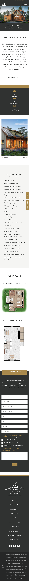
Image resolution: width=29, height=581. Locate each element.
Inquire (21, 28)
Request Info (14, 77)
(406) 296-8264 (14, 493)
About (14, 500)
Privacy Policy (18, 578)
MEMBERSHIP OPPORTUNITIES (13, 445)
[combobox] (3, 431)
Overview (9, 25)
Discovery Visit (14, 522)
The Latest (14, 513)
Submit (14, 464)
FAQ (14, 517)
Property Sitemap (14, 535)
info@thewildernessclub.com (14, 495)
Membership (14, 509)
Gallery (20, 25)
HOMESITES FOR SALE (11, 442)
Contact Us (14, 539)
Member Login (14, 531)
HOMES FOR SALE (9, 439)
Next (23, 158)
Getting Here (14, 527)
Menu (26, 4)
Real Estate (14, 504)
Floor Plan (9, 28)
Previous (7, 158)
